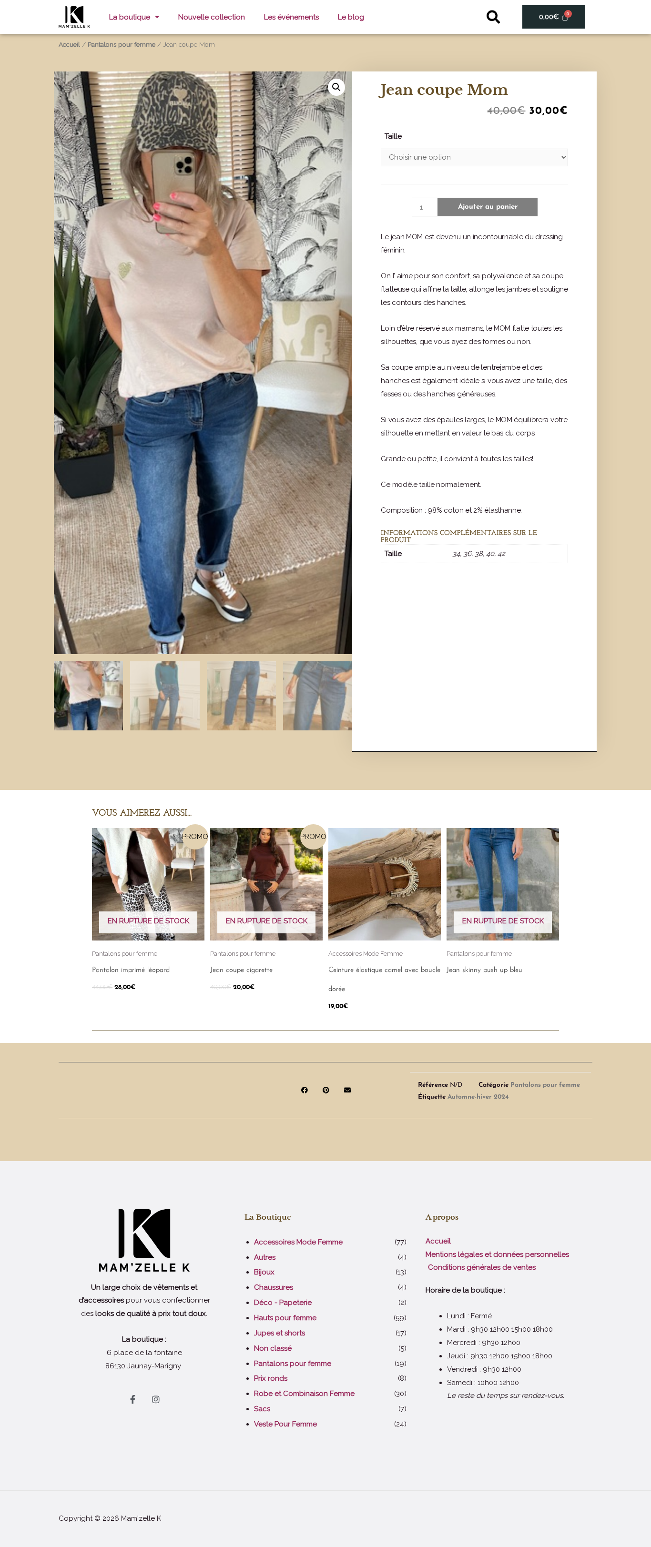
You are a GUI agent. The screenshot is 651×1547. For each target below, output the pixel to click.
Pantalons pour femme (121, 44)
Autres (264, 1257)
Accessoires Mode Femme (298, 1242)
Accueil (69, 44)
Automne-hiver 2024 (478, 1097)
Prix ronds (270, 1378)
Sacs (262, 1409)
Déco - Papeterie (283, 1302)
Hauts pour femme (285, 1318)
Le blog (351, 17)
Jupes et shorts (279, 1333)
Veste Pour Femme (285, 1424)
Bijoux (264, 1272)
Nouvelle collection (211, 17)
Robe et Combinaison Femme (304, 1393)
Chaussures (273, 1287)
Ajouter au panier (488, 207)
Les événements (291, 17)
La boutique (129, 17)
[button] (493, 17)
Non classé (273, 1348)
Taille (393, 136)
